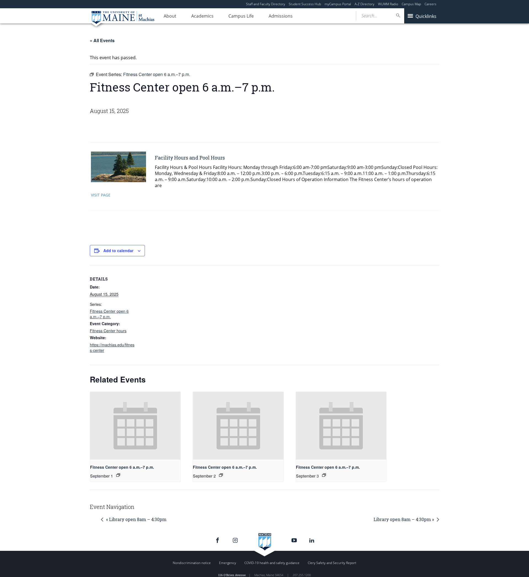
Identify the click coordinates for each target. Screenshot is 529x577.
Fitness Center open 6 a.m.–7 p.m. (109, 313)
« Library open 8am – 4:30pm (136, 519)
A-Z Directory (364, 4)
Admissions (281, 16)
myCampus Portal (338, 4)
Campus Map (411, 4)
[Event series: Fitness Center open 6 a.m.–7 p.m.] (118, 475)
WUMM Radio (388, 4)
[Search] (398, 15)
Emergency (227, 562)
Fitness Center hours (108, 330)
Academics (202, 16)
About (170, 16)
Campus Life (241, 16)
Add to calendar (118, 250)
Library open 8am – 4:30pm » (404, 519)
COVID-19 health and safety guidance (271, 562)
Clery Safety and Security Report (332, 562)
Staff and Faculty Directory (265, 4)
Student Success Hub (305, 4)
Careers (430, 4)
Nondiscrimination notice (192, 562)
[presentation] (135, 426)
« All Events (102, 40)
